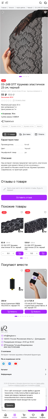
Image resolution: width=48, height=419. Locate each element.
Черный (29, 8)
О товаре (11, 134)
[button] (20, 76)
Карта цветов (21, 8)
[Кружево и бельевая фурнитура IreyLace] (7, 2)
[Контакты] (45, 3)
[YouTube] (15, 363)
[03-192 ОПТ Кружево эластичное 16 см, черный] (12, 225)
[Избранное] (45, 12)
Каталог (11, 8)
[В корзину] (19, 253)
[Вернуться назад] (3, 12)
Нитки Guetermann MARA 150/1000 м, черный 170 (10, 305)
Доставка (26, 134)
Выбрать (13, 312)
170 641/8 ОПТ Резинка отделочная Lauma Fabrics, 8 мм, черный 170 (36, 306)
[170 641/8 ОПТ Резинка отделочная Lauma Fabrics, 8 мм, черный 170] (36, 284)
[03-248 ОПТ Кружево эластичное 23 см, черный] (24, 42)
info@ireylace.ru (10, 336)
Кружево (5, 126)
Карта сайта (40, 383)
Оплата (41, 134)
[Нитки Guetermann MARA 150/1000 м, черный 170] (12, 284)
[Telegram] (3, 363)
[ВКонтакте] (9, 363)
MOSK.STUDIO (19, 385)
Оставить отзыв (24, 197)
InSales (37, 385)
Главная (3, 8)
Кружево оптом (16, 126)
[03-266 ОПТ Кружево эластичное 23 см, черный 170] (36, 225)
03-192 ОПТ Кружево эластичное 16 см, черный (11, 246)
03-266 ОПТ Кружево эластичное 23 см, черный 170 (35, 247)
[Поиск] (40, 3)
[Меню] (3, 3)
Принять (9, 405)
